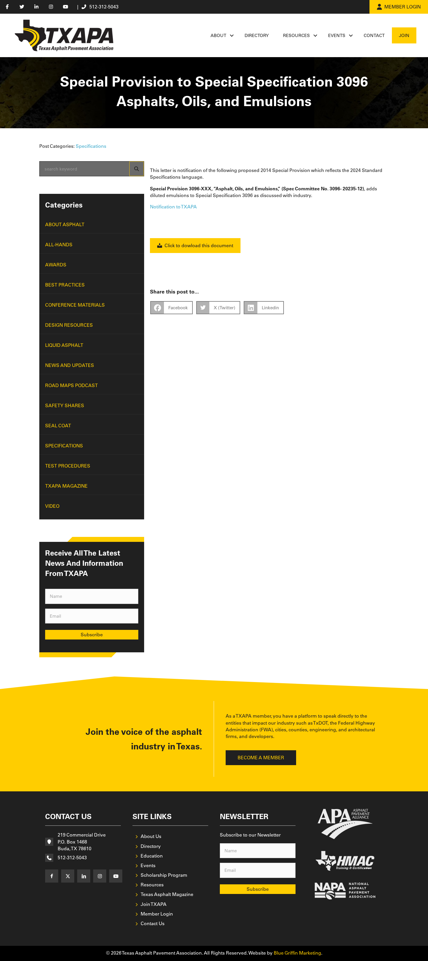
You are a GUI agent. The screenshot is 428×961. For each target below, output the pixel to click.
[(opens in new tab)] (345, 823)
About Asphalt (64, 224)
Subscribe (92, 634)
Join (404, 35)
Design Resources (69, 325)
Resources (296, 35)
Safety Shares (64, 405)
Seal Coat (58, 425)
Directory (257, 35)
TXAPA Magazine (66, 486)
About (218, 35)
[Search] (136, 168)
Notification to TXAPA (173, 207)
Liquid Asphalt (64, 345)
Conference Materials (75, 305)
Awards (55, 265)
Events (336, 35)
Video (52, 506)
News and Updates (69, 365)
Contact (374, 35)
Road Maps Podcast (71, 385)
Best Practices (65, 285)
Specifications (91, 146)
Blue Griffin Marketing (297, 953)
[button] (231, 35)
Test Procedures (67, 466)
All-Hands (58, 244)
